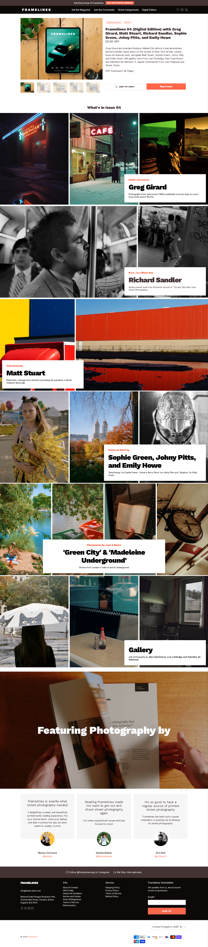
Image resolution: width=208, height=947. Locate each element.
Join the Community (104, 9)
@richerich (160, 856)
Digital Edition (149, 9)
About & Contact (70, 887)
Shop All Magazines (72, 899)
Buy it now (166, 86)
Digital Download (114, 22)
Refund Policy (111, 896)
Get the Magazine (81, 9)
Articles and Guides (72, 896)
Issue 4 (127, 22)
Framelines (32, 937)
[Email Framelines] (32, 909)
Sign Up (166, 911)
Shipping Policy (112, 887)
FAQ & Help (68, 890)
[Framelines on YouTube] (25, 909)
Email (151, 897)
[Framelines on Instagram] (28, 909)
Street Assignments (128, 9)
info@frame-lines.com (31, 891)
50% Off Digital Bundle (119, 3)
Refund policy (69, 905)
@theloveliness (104, 856)
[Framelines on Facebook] (22, 909)
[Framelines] (36, 10)
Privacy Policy (111, 890)
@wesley (47, 856)
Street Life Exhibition (72, 893)
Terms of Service (71, 902)
